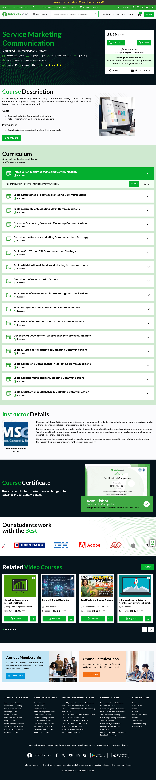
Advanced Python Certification (73, 717)
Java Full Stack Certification (72, 726)
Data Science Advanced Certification (75, 706)
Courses (121, 14)
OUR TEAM (41, 746)
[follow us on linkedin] (78, 755)
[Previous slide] (144, 629)
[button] (3, 629)
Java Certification (107, 721)
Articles (74, 7)
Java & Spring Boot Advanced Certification (78, 703)
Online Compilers (22, 7)
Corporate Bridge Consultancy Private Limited (19, 607)
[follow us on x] (63, 755)
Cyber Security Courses (12, 709)
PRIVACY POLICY (89, 746)
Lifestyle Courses (10, 721)
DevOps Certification (107, 706)
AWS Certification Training (110, 715)
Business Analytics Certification (112, 703)
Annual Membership (139, 715)
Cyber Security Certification (110, 724)
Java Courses (39, 706)
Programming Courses (12, 703)
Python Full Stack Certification (72, 729)
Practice (62, 7)
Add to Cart (118, 42)
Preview (134, 184)
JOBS (56, 746)
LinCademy (126, 607)
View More (147, 567)
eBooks (131, 14)
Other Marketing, (22, 60)
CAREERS (50, 746)
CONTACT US (65, 746)
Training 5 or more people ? (129, 57)
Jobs (37, 7)
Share (115, 70)
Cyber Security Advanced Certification (76, 720)
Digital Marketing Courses (13, 729)
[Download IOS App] (120, 755)
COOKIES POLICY (116, 746)
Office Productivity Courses (14, 727)
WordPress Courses (11, 732)
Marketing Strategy (38, 60)
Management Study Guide (61, 56)
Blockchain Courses (41, 732)
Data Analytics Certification (72, 732)
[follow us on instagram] (84, 755)
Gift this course (142, 70)
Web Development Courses (14, 724)
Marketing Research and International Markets (16, 601)
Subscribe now (17, 675)
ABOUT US (32, 746)
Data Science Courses (42, 721)
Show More (12, 138)
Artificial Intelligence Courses (44, 712)
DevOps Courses (40, 709)
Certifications (108, 14)
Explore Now (93, 674)
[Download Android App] (99, 755)
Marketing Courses (11, 712)
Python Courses (40, 703)
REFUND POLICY (102, 746)
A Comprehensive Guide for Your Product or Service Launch (135, 601)
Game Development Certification (112, 709)
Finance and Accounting (13, 706)
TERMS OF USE (77, 746)
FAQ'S (125, 746)
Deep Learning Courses (42, 715)
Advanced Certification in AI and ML (75, 723)
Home (7, 7)
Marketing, (10, 60)
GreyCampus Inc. (52, 607)
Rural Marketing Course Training (97, 600)
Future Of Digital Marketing (55, 600)
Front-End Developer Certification (112, 712)
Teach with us (123, 7)
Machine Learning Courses (44, 718)
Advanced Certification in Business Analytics (78, 714)
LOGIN (149, 14)
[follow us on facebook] (56, 755)
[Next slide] (151, 629)
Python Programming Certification (113, 718)
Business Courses (10, 715)
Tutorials (135, 712)
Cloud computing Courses (44, 724)
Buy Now (145, 42)
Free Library (49, 7)
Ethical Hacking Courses (43, 727)
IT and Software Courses (13, 718)
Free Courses (137, 721)
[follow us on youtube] (71, 755)
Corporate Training (90, 7)
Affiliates (135, 718)
